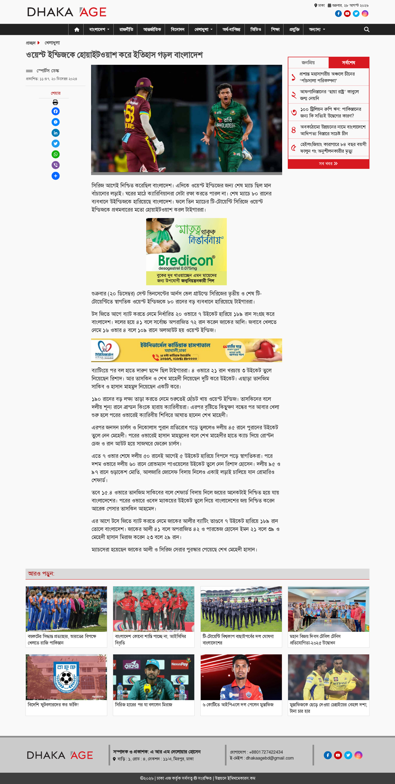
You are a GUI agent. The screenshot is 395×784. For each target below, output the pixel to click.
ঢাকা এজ (164, 778)
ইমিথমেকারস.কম (241, 778)
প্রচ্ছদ (31, 43)
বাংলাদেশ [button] (97, 29)
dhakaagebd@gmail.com (270, 758)
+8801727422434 (266, 752)
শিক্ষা (275, 29)
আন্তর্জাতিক (152, 29)
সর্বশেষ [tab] (348, 62)
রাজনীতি (126, 29)
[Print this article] (55, 102)
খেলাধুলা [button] (202, 29)
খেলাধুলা (52, 43)
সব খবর (326, 163)
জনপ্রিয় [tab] (308, 62)
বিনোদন (178, 29)
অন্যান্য (315, 29)
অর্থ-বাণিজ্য (231, 29)
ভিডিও (256, 29)
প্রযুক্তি (294, 29)
